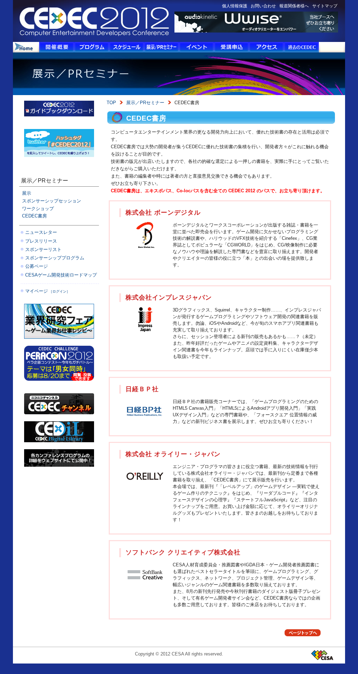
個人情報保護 (234, 5)
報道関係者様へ (294, 5)
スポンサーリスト (43, 249)
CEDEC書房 (34, 215)
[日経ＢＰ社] (145, 422)
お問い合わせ (263, 5)
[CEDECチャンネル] (59, 412)
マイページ (47, 291)
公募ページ (36, 266)
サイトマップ (324, 5)
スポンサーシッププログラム (54, 257)
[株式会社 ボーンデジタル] (145, 246)
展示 (26, 193)
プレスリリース (41, 241)
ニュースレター (41, 232)
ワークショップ (38, 208)
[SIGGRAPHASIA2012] (59, 465)
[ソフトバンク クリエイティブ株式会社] (145, 586)
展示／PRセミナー (145, 102)
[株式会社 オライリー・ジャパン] (145, 487)
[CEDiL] (59, 440)
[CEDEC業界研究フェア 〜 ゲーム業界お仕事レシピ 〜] (59, 337)
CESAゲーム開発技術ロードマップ (61, 275)
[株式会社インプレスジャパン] (145, 331)
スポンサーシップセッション (51, 200)
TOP (111, 102)
